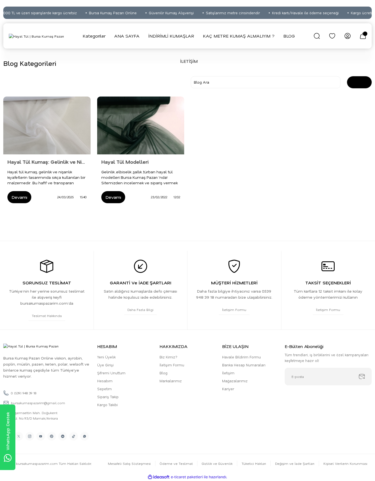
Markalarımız (170, 380)
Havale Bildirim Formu (241, 357)
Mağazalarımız (235, 380)
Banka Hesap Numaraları (243, 365)
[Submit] (362, 376)
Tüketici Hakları (254, 463)
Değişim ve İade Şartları (294, 463)
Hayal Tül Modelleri (125, 162)
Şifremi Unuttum (111, 372)
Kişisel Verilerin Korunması (345, 463)
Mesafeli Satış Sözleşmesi (129, 463)
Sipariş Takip (108, 396)
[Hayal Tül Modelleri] (140, 126)
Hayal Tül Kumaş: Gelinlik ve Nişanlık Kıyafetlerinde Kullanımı (46, 162)
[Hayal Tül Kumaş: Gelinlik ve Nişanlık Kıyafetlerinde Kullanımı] (47, 126)
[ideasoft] (159, 477)
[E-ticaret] (187, 476)
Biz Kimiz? (168, 357)
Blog (163, 372)
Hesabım (105, 380)
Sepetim (104, 388)
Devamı (19, 197)
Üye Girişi (105, 365)
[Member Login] (347, 36)
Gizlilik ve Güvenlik (217, 463)
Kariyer (228, 388)
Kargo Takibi (107, 404)
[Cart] (363, 36)
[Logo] (36, 36)
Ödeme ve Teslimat (176, 463)
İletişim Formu (171, 365)
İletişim (228, 372)
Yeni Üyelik (106, 357)
